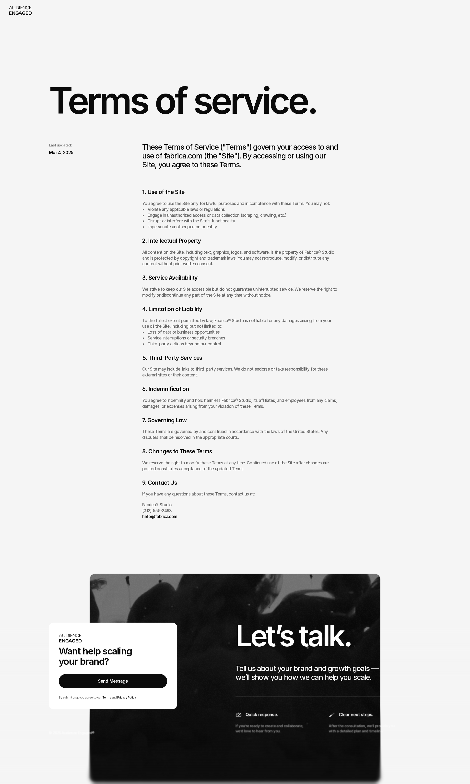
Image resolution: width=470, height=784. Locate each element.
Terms (106, 697)
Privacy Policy (126, 697)
